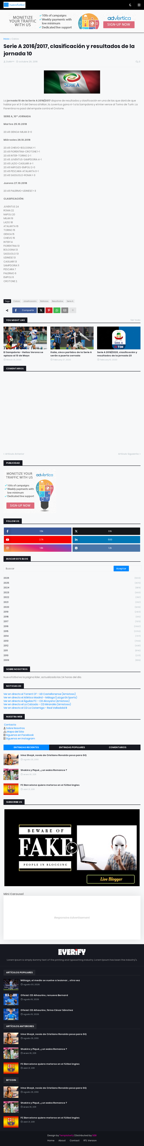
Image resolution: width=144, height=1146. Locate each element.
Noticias (44, 301)
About (62, 1140)
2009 (72, 660)
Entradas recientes (26, 747)
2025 (72, 582)
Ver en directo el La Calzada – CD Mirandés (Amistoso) (37, 704)
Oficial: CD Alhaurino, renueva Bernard (44, 995)
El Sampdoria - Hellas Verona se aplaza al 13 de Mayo (23, 354)
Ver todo (135, 320)
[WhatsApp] (56, 310)
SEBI (94, 1135)
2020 (72, 607)
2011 (72, 650)
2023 (72, 592)
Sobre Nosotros (15, 728)
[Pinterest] (49, 310)
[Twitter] (41, 310)
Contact (75, 1140)
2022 (72, 597)
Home (50, 1140)
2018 (72, 616)
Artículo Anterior (14, 454)
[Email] (64, 310)
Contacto (10, 724)
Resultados (57, 301)
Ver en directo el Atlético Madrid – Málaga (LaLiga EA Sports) (40, 697)
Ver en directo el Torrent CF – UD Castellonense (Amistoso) (40, 694)
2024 (72, 587)
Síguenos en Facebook (20, 735)
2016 (72, 626)
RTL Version (90, 1140)
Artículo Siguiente (128, 454)
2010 (72, 655)
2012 (72, 645)
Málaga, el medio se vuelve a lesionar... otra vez (50, 980)
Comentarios (117, 747)
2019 (72, 611)
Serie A (70, 301)
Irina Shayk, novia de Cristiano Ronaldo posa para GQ (54, 755)
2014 (72, 636)
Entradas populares (72, 747)
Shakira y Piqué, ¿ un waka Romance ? (44, 770)
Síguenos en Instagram (20, 738)
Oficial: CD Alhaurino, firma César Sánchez (47, 1010)
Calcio (15, 38)
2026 (72, 578)
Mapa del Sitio (15, 731)
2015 (72, 631)
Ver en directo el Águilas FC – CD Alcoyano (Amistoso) (37, 701)
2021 (72, 602)
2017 (72, 621)
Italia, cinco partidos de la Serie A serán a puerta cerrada (71, 354)
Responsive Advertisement (72, 917)
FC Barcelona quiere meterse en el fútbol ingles (50, 785)
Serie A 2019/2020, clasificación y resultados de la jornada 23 (117, 354)
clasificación (30, 301)
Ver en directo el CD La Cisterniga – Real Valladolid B (35, 708)
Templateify (66, 1135)
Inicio (6, 38)
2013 (72, 640)
